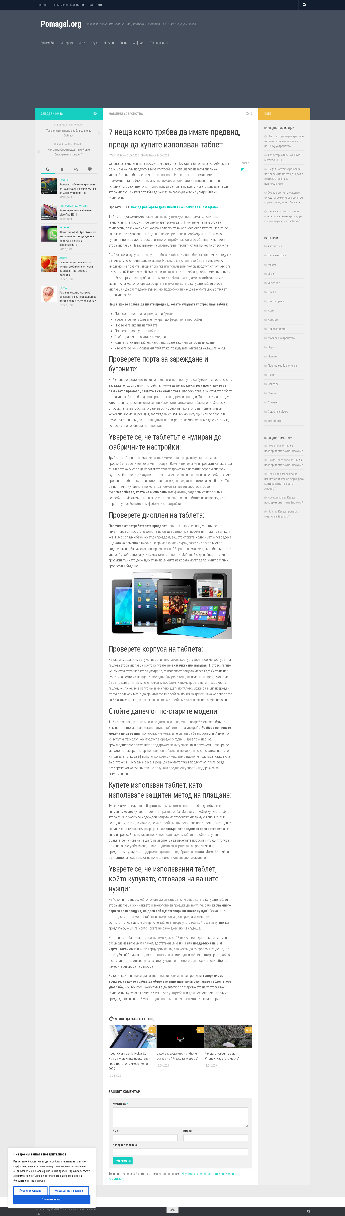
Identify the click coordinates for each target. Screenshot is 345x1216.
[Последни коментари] (76, 169)
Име (116, 1130)
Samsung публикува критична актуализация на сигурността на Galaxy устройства (77, 189)
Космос (273, 319)
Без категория (277, 255)
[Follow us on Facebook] (95, 113)
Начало (42, 5)
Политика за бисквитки (68, 5)
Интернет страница (125, 1144)
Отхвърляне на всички (69, 1190)
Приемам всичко (52, 1199)
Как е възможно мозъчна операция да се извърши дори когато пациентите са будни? (77, 297)
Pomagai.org (61, 24)
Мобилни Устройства (126, 114)
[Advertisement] (172, 78)
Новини (109, 43)
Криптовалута (277, 329)
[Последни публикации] (48, 169)
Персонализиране (30, 1190)
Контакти (95, 5)
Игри (82, 43)
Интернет (67, 43)
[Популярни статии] (62, 169)
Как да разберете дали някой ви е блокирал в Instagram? (174, 207)
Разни (123, 43)
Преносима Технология (73, 205)
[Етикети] (90, 169)
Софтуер (138, 43)
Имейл (188, 1130)
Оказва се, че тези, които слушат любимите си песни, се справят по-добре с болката (283, 197)
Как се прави (276, 301)
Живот (63, 257)
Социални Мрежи (278, 411)
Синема (272, 393)
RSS (37, 1214)
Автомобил (48, 43)
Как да (272, 292)
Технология (157, 43)
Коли (271, 310)
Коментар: (120, 1103)
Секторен (274, 384)
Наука (94, 43)
